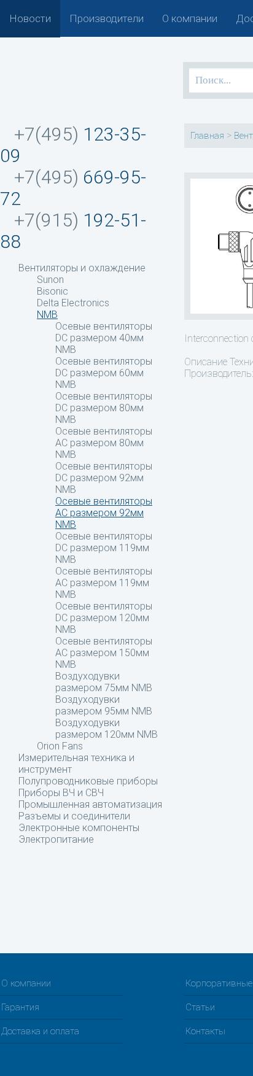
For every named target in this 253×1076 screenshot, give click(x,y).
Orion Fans (60, 746)
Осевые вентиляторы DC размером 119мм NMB (103, 547)
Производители (106, 18)
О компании (189, 18)
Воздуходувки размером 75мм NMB (103, 682)
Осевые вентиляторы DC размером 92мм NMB (103, 477)
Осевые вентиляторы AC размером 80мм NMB (103, 442)
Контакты (205, 1031)
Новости (30, 18)
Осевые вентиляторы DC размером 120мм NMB (103, 617)
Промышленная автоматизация (90, 804)
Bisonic (52, 291)
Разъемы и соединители (74, 816)
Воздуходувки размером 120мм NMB (106, 728)
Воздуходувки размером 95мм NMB (103, 705)
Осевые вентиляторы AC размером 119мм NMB (103, 582)
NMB (47, 314)
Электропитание (56, 839)
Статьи (200, 1007)
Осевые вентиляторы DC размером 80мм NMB (103, 407)
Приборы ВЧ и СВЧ (61, 793)
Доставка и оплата (40, 1031)
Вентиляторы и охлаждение (82, 268)
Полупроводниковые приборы (88, 781)
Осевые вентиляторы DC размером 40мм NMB (103, 337)
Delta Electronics (73, 303)
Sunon (50, 279)
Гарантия (20, 1007)
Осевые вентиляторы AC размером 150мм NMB (103, 652)
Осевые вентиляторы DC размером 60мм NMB (103, 372)
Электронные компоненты (78, 828)
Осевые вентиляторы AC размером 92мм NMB (103, 512)
